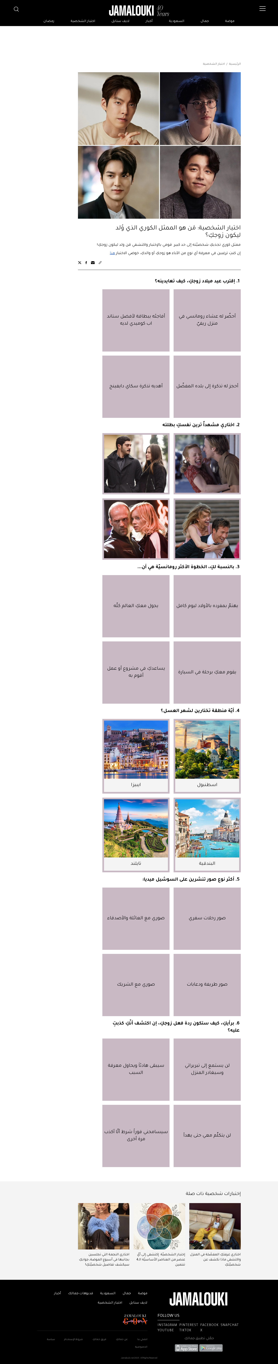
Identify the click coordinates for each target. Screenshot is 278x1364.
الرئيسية (235, 64)
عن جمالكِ (122, 1339)
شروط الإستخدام (73, 1339)
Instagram (167, 1325)
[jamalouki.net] (139, 11)
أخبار (149, 21)
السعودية (176, 21)
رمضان (49, 21)
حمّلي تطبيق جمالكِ (199, 1338)
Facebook (209, 1325)
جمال (205, 21)
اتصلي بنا (142, 1339)
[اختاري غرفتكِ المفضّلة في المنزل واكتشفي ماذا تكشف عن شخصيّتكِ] (215, 1226)
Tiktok (185, 1330)
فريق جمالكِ (99, 1339)
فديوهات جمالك (80, 1293)
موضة (229, 21)
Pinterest (188, 1325)
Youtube (166, 1330)
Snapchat (230, 1325)
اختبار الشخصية (83, 21)
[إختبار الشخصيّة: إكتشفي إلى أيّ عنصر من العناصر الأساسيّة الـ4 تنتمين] (159, 1226)
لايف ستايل (120, 21)
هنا (112, 253)
